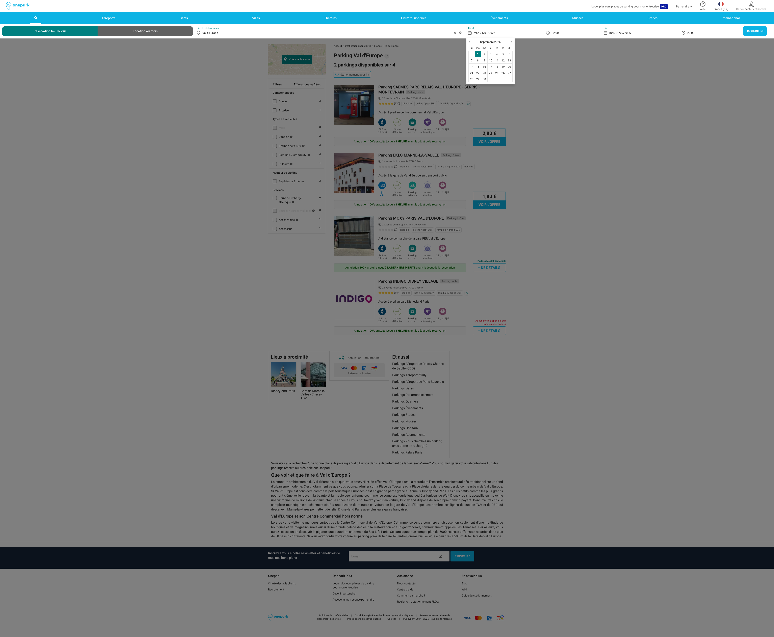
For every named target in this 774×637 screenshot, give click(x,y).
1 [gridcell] (478, 54)
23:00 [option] (690, 32)
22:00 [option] (555, 32)
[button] (470, 42)
